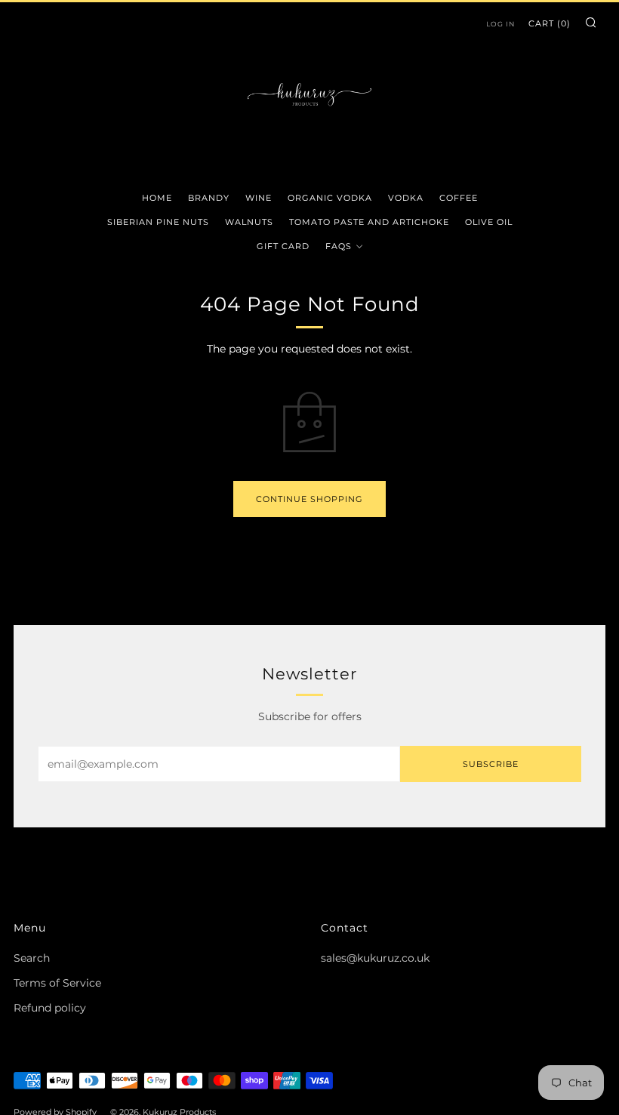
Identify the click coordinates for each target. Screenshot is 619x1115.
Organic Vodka (330, 198)
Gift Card (283, 246)
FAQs (338, 246)
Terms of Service (57, 983)
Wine (258, 198)
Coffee (458, 198)
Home (157, 198)
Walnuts (249, 222)
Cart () (549, 23)
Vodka (405, 198)
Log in (500, 24)
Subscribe (491, 764)
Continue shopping (309, 499)
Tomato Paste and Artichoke (369, 222)
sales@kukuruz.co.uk (375, 958)
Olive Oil (489, 222)
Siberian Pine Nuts (158, 222)
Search (32, 958)
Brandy (208, 198)
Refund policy (50, 1008)
